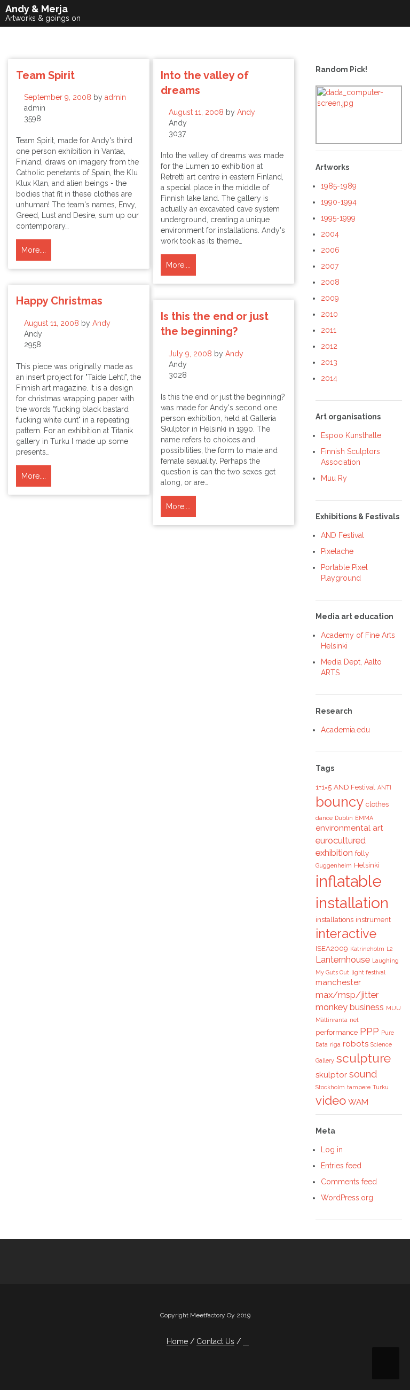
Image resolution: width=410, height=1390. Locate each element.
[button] (246, 1341)
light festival (368, 972)
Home (177, 1341)
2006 (330, 250)
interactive (346, 933)
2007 (329, 266)
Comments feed (349, 1181)
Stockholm (330, 1087)
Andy (246, 112)
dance (324, 818)
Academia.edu (345, 729)
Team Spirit (45, 75)
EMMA (364, 818)
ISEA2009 (332, 948)
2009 (330, 298)
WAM (358, 1102)
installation (352, 903)
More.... (33, 250)
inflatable (349, 881)
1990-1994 (339, 202)
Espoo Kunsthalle (351, 435)
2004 (330, 234)
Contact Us (215, 1341)
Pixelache (337, 551)
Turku (381, 1087)
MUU (393, 1008)
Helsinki (367, 865)
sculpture (363, 1058)
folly (362, 853)
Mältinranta (332, 1020)
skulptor (331, 1075)
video (331, 1100)
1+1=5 (324, 787)
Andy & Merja (36, 8)
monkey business (350, 1007)
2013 (329, 362)
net (354, 1020)
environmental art (349, 828)
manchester (338, 982)
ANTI (384, 787)
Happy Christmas (59, 300)
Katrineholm (367, 949)
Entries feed (341, 1165)
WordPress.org (347, 1197)
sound (363, 1074)
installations (334, 919)
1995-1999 (338, 218)
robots (355, 1044)
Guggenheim (334, 865)
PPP (369, 1031)
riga (335, 1044)
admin (115, 97)
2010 (329, 314)
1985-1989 (339, 186)
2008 (330, 282)
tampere (358, 1087)
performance (337, 1032)
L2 (390, 949)
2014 (329, 378)
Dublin (344, 818)
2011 (328, 330)
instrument (373, 919)
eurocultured (341, 840)
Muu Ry (334, 478)
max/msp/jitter (347, 994)
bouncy (340, 802)
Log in (332, 1149)
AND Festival (342, 535)
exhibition (334, 852)
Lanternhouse (343, 959)
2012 (329, 346)
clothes (377, 804)
